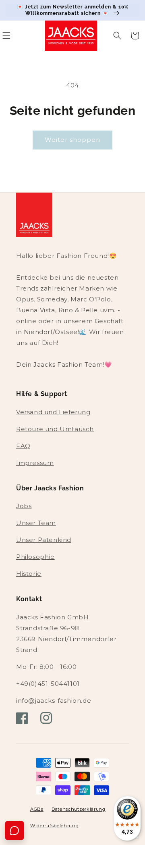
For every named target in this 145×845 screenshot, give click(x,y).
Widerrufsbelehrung (54, 825)
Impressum (35, 463)
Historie (28, 573)
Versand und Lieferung (53, 412)
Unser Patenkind (43, 540)
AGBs (37, 809)
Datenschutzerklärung (79, 809)
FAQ (23, 446)
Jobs (23, 506)
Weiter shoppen (72, 139)
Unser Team (36, 523)
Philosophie (35, 557)
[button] (117, 35)
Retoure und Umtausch (55, 429)
